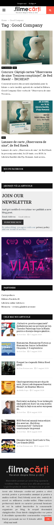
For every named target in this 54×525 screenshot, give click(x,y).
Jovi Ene (22, 334)
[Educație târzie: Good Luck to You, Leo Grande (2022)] (8, 446)
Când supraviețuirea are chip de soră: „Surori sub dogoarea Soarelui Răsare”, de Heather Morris (34, 384)
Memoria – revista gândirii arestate (18, 306)
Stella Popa (23, 390)
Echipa (32, 3)
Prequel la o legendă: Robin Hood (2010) (33, 363)
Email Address (9, 216)
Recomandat (6, 68)
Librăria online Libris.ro (12, 303)
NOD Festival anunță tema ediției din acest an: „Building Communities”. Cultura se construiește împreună (34, 424)
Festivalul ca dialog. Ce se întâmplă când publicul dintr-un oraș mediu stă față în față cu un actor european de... (35, 405)
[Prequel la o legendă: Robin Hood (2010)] (8, 368)
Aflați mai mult (10, 522)
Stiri (14, 68)
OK (48, 519)
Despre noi (21, 3)
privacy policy (42, 227)
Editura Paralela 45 (10, 299)
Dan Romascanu (26, 368)
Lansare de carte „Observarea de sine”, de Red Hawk (23, 143)
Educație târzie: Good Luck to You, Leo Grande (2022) (33, 441)
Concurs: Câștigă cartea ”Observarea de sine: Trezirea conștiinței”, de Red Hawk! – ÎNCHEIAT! (26, 75)
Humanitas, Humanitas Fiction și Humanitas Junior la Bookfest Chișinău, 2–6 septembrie (34, 345)
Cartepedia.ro (8, 295)
